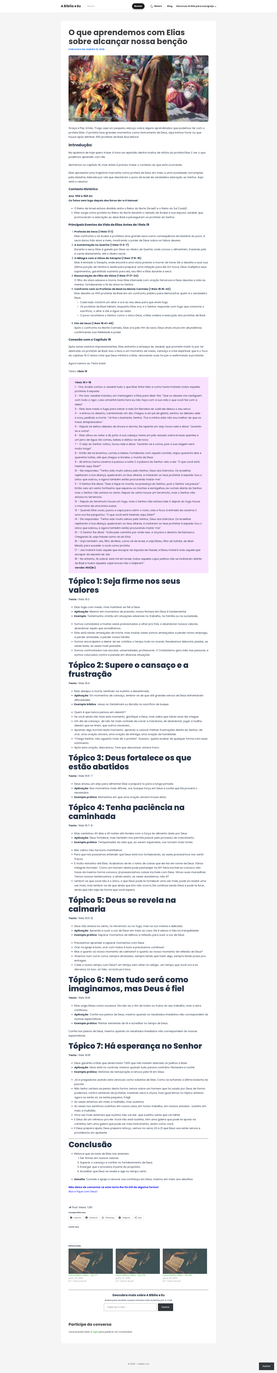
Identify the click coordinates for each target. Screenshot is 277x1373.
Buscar (138, 6)
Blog (169, 6)
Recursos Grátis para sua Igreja (195, 6)
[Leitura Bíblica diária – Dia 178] (138, 1261)
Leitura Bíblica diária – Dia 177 (83, 1275)
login (95, 1332)
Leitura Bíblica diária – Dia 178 (130, 1275)
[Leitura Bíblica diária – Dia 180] (185, 1261)
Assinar (165, 1307)
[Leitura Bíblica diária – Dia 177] (91, 1261)
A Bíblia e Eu (71, 6)
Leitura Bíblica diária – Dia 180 (177, 1275)
